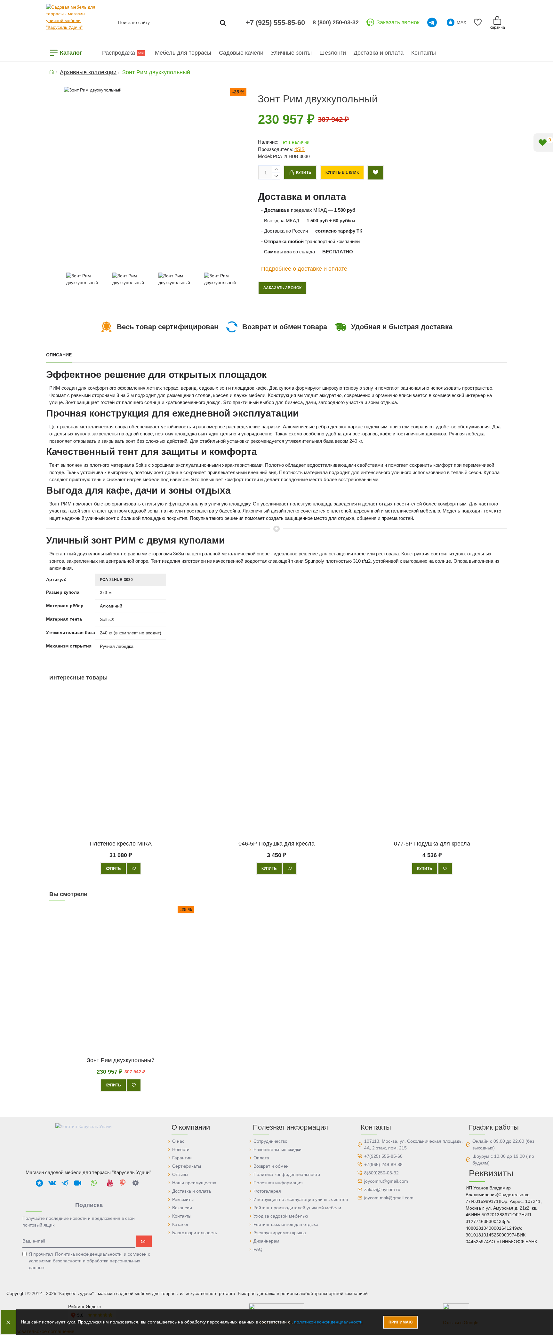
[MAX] (39, 1183)
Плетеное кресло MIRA (121, 843)
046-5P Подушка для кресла (276, 843)
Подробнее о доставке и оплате (304, 268)
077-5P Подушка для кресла (432, 843)
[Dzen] (135, 1183)
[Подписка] (143, 1241)
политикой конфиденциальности (328, 1321)
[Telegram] (433, 22)
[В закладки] (133, 868)
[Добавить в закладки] (375, 172)
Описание (59, 354)
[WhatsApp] (94, 1183)
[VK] (52, 1183)
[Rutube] (78, 1183)
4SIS (299, 149)
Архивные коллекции (88, 72)
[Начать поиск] (222, 22)
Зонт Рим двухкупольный (121, 1060)
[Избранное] (479, 22)
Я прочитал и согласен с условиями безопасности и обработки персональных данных (89, 1261)
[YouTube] (110, 1183)
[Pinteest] (122, 1183)
